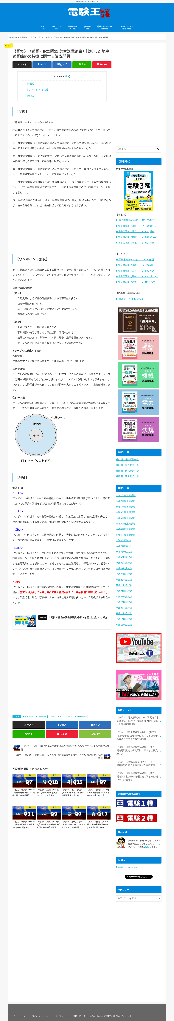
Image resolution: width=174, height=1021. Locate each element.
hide (67, 76)
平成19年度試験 (124, 619)
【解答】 (28, 95)
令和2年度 (28, 717)
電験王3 (108, 1016)
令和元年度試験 (124, 551)
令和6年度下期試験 (126, 507)
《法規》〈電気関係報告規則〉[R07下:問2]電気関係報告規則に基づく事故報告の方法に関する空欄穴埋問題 (137, 735)
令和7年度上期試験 (126, 501)
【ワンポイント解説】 (35, 89)
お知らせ (87, 28)
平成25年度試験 (124, 585)
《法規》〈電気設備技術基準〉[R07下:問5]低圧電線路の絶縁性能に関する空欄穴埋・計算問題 (137, 776)
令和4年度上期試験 (126, 535)
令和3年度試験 (123, 540)
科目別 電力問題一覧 (127, 465)
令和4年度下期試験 (126, 529)
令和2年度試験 (123, 546)
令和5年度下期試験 (126, 518)
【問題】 (28, 83)
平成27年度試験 (124, 574)
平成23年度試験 (124, 596)
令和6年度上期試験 (126, 512)
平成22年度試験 (124, 602)
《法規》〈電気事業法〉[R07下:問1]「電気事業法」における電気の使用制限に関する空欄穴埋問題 (137, 721)
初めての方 (57, 28)
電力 (18, 717)
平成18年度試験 (124, 625)
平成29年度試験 (124, 563)
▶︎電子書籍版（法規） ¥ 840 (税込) (135, 243)
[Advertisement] (62, 230)
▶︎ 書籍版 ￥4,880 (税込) (129, 299)
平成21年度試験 (124, 608)
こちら (146, 847)
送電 (53, 717)
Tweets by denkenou (126, 867)
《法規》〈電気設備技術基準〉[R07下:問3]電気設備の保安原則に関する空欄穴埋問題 (137, 750)
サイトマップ (62, 1016)
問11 (70, 717)
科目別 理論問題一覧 (127, 459)
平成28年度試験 (124, 568)
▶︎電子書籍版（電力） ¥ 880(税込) (135, 231)
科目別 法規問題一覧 (127, 476)
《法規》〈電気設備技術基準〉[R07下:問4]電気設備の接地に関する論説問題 (136, 763)
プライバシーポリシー (40, 1016)
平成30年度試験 (124, 557)
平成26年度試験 (124, 580)
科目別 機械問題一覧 (127, 471)
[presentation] (65, 361)
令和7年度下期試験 (126, 495)
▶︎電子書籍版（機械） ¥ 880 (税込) (137, 237)
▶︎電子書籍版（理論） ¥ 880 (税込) (136, 226)
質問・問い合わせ (104, 28)
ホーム (43, 28)
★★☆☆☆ (82, 717)
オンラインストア (125, 28)
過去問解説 (72, 28)
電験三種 (42, 717)
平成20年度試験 (124, 613)
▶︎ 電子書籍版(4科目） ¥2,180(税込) (135, 220)
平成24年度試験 (124, 591)
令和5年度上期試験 (126, 523)
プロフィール (19, 1016)
